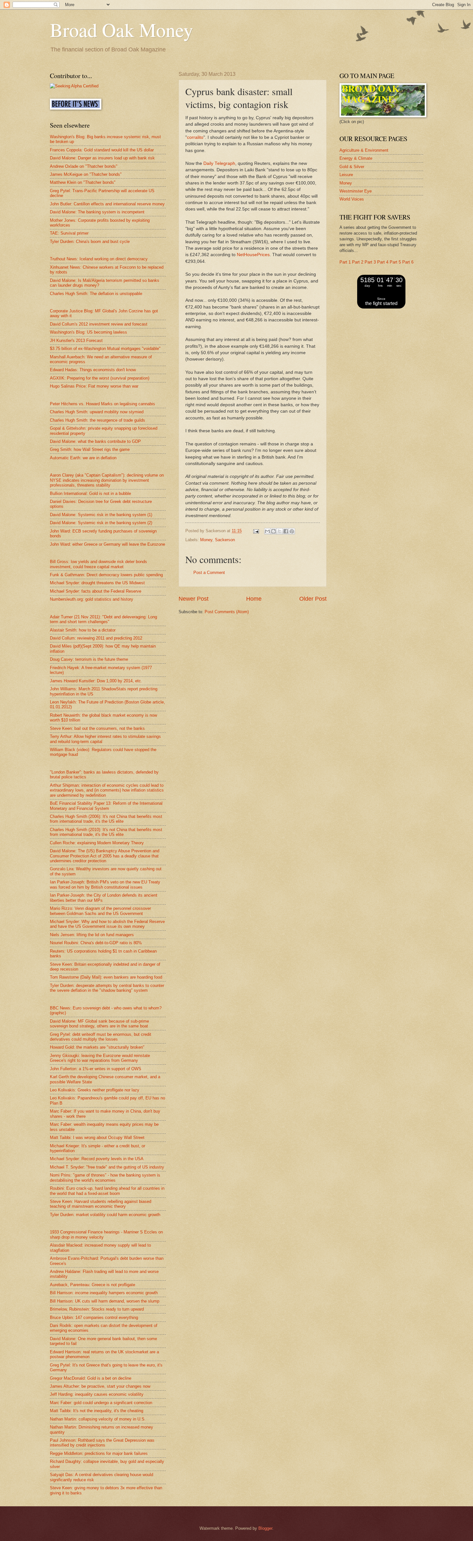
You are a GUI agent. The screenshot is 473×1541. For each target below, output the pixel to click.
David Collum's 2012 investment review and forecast (98, 324)
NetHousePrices (253, 254)
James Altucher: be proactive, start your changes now (100, 1386)
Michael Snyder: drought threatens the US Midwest (97, 582)
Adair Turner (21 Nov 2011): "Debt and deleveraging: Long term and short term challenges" (103, 619)
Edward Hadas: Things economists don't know (93, 369)
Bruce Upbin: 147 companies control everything (94, 1317)
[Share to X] (279, 531)
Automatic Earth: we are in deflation (83, 457)
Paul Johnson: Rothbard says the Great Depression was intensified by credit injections (102, 1442)
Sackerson (225, 539)
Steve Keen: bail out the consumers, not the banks (97, 728)
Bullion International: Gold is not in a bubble (90, 493)
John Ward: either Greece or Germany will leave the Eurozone (107, 544)
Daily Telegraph (219, 163)
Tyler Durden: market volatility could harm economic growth (105, 1214)
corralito (195, 137)
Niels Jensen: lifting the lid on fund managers (92, 934)
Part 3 (370, 262)
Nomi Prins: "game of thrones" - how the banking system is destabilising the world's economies (105, 1177)
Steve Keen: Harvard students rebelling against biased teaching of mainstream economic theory (100, 1204)
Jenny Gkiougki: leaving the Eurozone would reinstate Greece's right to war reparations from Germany (100, 1058)
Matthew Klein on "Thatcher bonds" (83, 182)
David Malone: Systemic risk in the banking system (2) (101, 522)
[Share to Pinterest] (292, 531)
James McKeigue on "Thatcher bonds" (86, 174)
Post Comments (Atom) (227, 611)
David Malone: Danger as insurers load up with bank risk (102, 158)
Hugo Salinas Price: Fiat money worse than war (94, 386)
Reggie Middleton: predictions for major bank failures (99, 1453)
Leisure (346, 174)
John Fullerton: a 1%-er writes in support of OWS (95, 1068)
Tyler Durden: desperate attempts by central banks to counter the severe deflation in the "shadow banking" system (107, 988)
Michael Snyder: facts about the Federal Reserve (95, 591)
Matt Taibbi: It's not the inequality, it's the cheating (96, 1410)
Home (254, 599)
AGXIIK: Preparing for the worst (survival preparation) (99, 378)
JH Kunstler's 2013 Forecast (76, 340)
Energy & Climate (355, 158)
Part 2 (357, 262)
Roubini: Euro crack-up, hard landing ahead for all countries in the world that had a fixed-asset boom (107, 1191)
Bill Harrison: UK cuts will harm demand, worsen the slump (104, 1301)
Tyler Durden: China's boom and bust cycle (90, 241)
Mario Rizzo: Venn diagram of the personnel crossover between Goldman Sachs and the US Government (100, 911)
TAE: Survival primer (69, 233)
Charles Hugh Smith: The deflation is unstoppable (96, 293)
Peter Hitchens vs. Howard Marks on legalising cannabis (102, 403)
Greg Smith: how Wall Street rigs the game (90, 449)
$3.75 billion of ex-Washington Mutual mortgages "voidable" (105, 348)
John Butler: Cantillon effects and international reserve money (107, 204)
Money (206, 539)
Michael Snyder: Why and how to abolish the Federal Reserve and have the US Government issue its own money (107, 924)
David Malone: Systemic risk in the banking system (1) (101, 514)
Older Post (313, 599)
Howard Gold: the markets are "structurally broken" (97, 1047)
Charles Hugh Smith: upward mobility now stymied (97, 411)
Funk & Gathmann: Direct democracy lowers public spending (106, 574)
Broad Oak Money (121, 29)
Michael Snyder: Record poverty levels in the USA (97, 1158)
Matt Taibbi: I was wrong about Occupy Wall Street (97, 1137)
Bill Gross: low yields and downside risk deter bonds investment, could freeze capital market (98, 564)
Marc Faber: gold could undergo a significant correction (101, 1402)
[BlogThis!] (273, 531)
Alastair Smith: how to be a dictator (83, 630)
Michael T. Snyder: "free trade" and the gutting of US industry (107, 1167)
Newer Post (194, 599)
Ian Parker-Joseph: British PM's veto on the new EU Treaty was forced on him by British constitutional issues (105, 884)
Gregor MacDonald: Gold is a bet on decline (90, 1378)
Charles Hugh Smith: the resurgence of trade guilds (97, 420)
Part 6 (407, 262)
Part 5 (395, 262)
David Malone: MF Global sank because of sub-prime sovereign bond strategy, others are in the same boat (99, 1023)
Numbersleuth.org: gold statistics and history (91, 599)
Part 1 (345, 262)
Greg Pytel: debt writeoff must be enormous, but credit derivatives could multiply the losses (100, 1037)
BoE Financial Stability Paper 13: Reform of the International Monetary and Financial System (106, 806)
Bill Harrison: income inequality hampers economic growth (104, 1292)
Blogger (265, 1528)
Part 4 (382, 262)
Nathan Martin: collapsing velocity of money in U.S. (98, 1419)
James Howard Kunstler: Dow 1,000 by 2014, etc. (96, 680)
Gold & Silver (351, 166)
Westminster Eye (355, 191)
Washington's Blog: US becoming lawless (88, 332)
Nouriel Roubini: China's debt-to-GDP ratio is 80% (96, 942)
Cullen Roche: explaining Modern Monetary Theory (97, 842)
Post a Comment (209, 572)
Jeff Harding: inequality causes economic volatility (97, 1394)
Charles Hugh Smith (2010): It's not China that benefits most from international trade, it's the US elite (106, 832)
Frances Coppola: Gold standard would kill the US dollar (102, 150)
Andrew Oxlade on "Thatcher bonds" (83, 166)
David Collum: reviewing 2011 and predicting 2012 (96, 638)
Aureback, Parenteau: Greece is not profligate (92, 1284)
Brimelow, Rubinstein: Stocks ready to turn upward (97, 1309)
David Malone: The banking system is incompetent (97, 212)
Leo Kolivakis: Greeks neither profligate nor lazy (94, 1090)
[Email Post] (255, 530)
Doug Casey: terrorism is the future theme (89, 659)
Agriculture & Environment (363, 150)
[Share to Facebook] (286, 531)
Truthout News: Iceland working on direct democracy (99, 258)
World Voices (351, 199)
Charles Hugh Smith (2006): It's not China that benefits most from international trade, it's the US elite (106, 819)
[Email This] (267, 531)
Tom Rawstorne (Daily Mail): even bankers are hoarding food (106, 977)
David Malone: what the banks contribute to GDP (95, 441)
